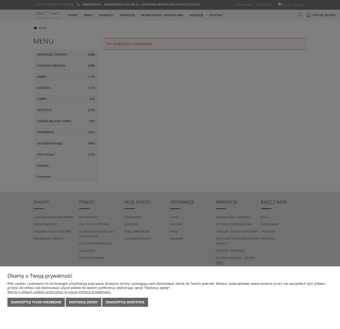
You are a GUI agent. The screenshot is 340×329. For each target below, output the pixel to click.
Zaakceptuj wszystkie (125, 302)
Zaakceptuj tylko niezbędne (36, 302)
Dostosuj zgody (83, 302)
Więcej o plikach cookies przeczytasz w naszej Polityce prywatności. (59, 292)
